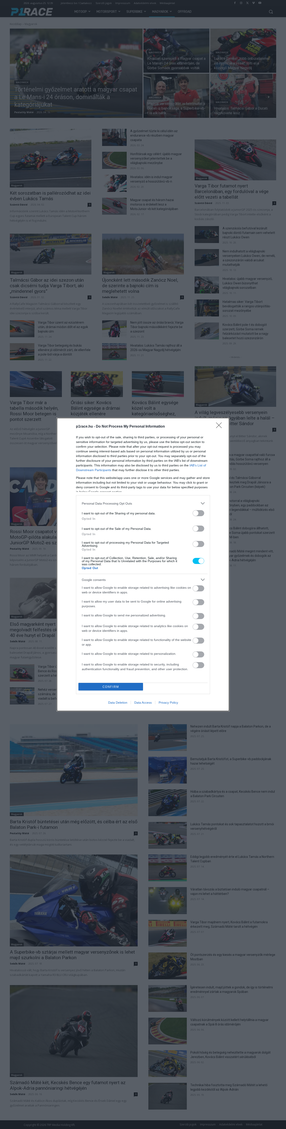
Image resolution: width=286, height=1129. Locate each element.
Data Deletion (117, 702)
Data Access (143, 702)
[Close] (220, 426)
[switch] (198, 513)
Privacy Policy (168, 702)
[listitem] (143, 503)
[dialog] (143, 564)
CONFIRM (111, 686)
